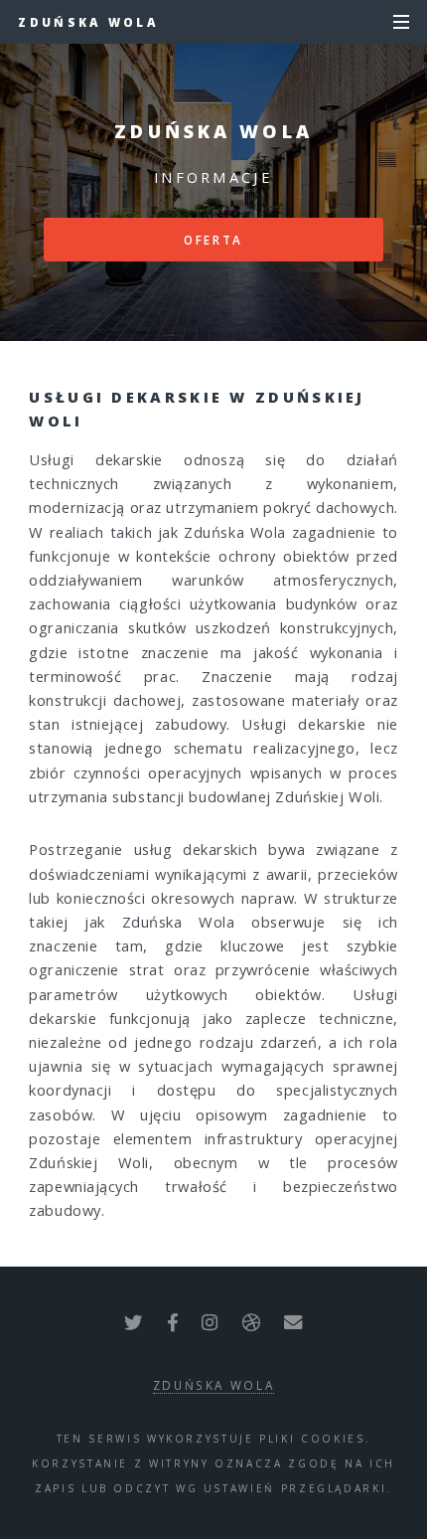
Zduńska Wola (88, 22)
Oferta (213, 240)
